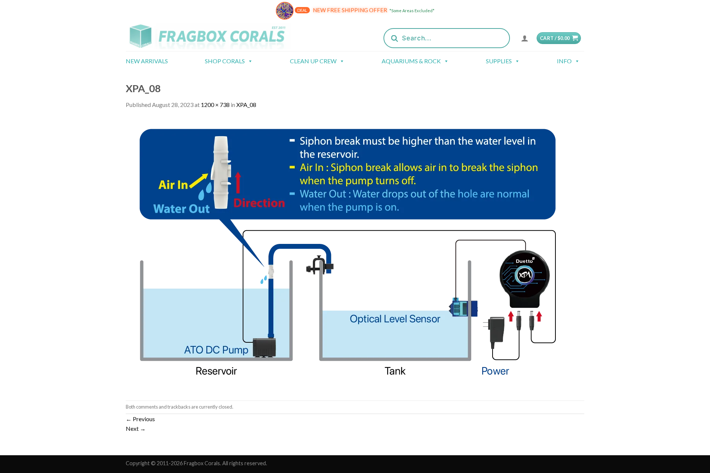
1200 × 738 (215, 104)
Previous (140, 418)
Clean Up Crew (313, 60)
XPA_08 (246, 104)
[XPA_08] (347, 254)
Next (136, 428)
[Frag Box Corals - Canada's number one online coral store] (217, 36)
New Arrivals (147, 60)
